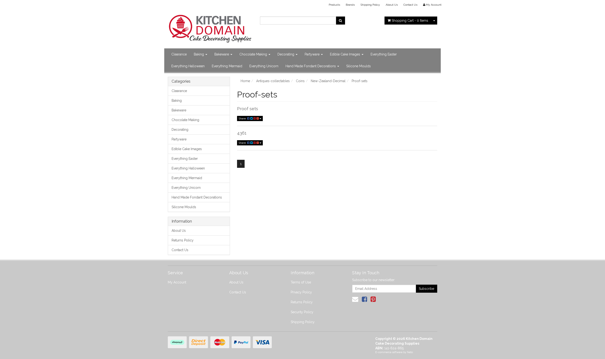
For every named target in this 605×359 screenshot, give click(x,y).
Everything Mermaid (227, 66)
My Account (177, 282)
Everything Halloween (188, 66)
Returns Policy (183, 240)
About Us (392, 4)
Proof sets (247, 108)
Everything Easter (384, 54)
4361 (241, 133)
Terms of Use (301, 282)
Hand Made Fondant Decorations (311, 66)
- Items (410, 20)
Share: (242, 118)
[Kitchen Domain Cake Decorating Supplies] (210, 27)
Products (334, 4)
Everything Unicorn (263, 66)
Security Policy (302, 312)
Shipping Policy (370, 4)
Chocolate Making (253, 54)
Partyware (312, 54)
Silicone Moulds (358, 66)
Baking (199, 54)
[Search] (340, 21)
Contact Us (410, 4)
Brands (350, 4)
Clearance (179, 54)
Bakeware (222, 54)
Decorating (286, 54)
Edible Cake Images (345, 54)
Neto (410, 352)
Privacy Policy (301, 292)
